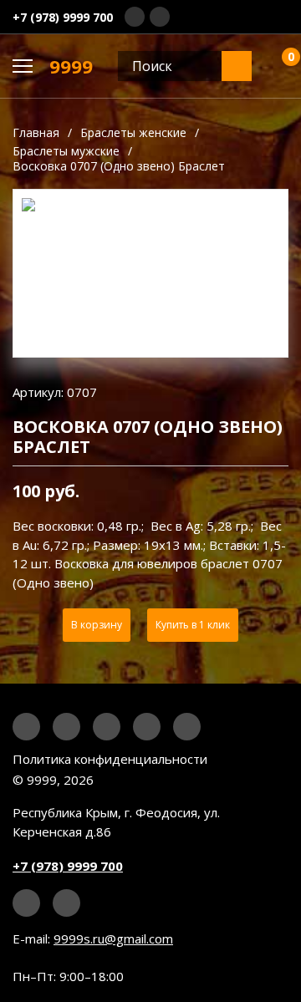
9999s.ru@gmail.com (113, 938)
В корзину (96, 625)
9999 (71, 66)
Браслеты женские (133, 132)
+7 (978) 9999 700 (63, 17)
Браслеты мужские (66, 151)
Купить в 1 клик (193, 625)
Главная (36, 132)
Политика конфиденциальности (110, 758)
